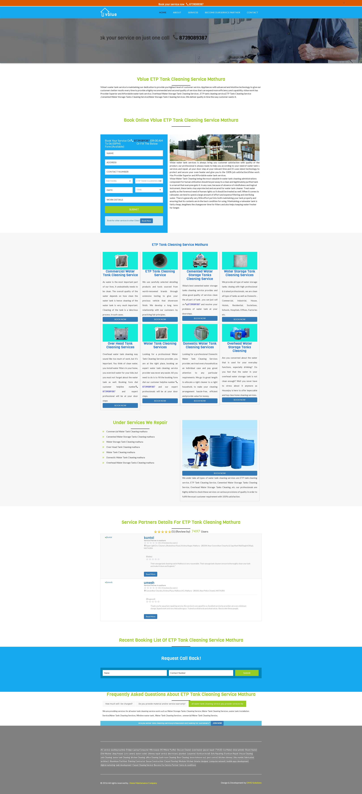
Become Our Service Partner (166, 765)
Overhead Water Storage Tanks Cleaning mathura (130, 462)
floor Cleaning (183, 757)
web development (123, 765)
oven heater (197, 750)
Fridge (129, 750)
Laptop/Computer (140, 750)
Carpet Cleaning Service (143, 765)
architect (105, 761)
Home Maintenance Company (143, 783)
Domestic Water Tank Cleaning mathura (125, 457)
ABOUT (177, 12)
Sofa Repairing (217, 753)
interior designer (201, 761)
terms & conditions (188, 765)
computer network (217, 761)
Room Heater (251, 750)
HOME (162, 12)
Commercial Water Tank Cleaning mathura (126, 431)
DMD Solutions (254, 782)
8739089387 (162, 37)
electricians (173, 753)
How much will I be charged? (118, 703)
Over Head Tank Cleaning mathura (123, 447)
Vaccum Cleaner (184, 750)
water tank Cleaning (121, 757)
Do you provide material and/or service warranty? (162, 703)
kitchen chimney (225, 757)
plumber (182, 753)
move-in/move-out (198, 757)
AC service (105, 750)
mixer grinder (238, 750)
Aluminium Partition (118, 761)
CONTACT (252, 12)
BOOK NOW (120, 319)
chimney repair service (157, 753)
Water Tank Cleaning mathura (120, 452)
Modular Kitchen (186, 761)
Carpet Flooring (171, 761)
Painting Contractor (136, 761)
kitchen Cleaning (138, 757)
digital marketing (108, 765)
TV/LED (219, 750)
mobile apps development (237, 761)
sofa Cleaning (106, 757)
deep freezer (118, 753)
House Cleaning (246, 753)
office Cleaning (152, 757)
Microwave (154, 750)
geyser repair (208, 750)
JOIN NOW (217, 723)
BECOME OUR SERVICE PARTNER (222, 12)
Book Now (146, 221)
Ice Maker (227, 750)
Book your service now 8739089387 (181, 4)
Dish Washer (106, 753)
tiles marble (238, 757)
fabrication (249, 757)
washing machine (118, 750)
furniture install (203, 753)
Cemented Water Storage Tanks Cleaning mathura (130, 436)
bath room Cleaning (168, 757)
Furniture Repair (231, 753)
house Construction (154, 761)
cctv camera (129, 753)
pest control (212, 757)
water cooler (141, 753)
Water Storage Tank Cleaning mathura (124, 441)
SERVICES (193, 12)
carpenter (191, 753)
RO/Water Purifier (168, 750)
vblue (111, 14)
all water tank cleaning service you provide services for (217, 703)
